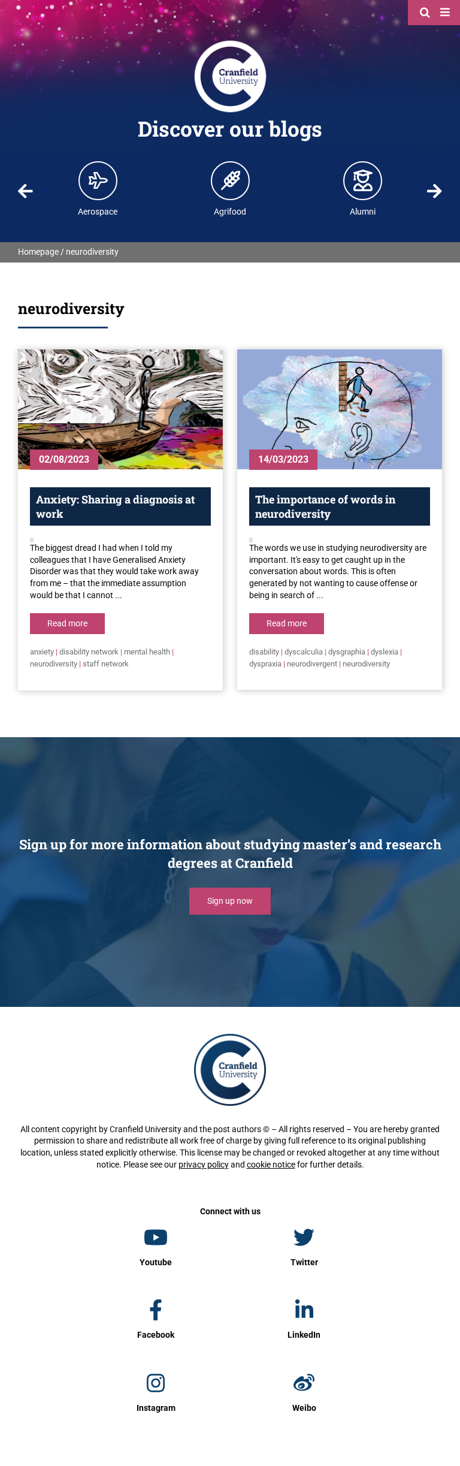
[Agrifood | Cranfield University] (230, 180)
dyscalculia (304, 651)
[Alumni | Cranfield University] (363, 180)
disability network (89, 651)
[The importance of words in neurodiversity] (339, 409)
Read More (67, 623)
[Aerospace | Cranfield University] (98, 180)
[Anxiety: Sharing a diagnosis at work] (120, 409)
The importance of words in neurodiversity (325, 506)
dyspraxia (265, 663)
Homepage (38, 252)
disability (264, 651)
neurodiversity (53, 663)
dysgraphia (346, 651)
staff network (106, 663)
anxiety (42, 651)
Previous (26, 191)
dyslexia (384, 651)
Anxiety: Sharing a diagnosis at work (115, 506)
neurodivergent (312, 663)
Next (434, 191)
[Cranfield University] (230, 43)
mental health (147, 651)
